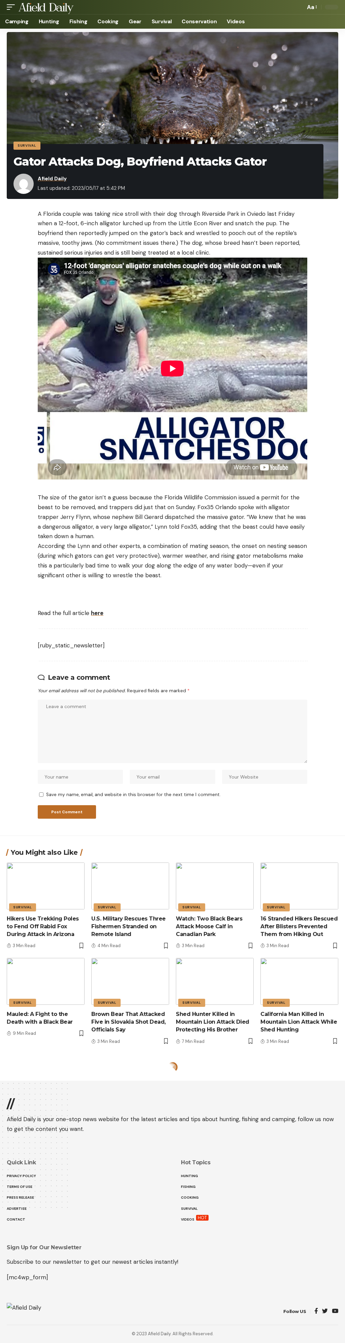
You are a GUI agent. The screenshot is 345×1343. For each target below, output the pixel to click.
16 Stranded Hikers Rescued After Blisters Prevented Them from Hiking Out (299, 926)
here (97, 613)
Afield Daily (52, 178)
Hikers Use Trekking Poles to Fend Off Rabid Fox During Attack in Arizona (43, 926)
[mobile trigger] (12, 7)
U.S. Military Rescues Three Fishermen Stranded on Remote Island (128, 926)
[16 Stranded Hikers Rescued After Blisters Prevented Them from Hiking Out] (299, 886)
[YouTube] (335, 1311)
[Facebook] (316, 1311)
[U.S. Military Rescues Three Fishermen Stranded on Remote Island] (130, 886)
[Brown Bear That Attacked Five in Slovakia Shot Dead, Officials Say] (130, 981)
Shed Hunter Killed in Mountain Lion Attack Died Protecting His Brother (212, 1022)
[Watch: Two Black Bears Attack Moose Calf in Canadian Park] (215, 886)
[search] (298, 7)
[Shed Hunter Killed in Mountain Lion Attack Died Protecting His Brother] (215, 981)
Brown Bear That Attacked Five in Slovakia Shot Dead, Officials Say (128, 1022)
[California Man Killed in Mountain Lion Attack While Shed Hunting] (299, 981)
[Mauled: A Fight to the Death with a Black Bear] (46, 981)
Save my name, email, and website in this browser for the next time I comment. (133, 794)
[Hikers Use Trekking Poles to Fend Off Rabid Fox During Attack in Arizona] (46, 886)
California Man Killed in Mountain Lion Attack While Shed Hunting (298, 1022)
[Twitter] (325, 1311)
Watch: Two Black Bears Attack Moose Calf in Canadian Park (209, 926)
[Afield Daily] (46, 7)
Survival (27, 145)
